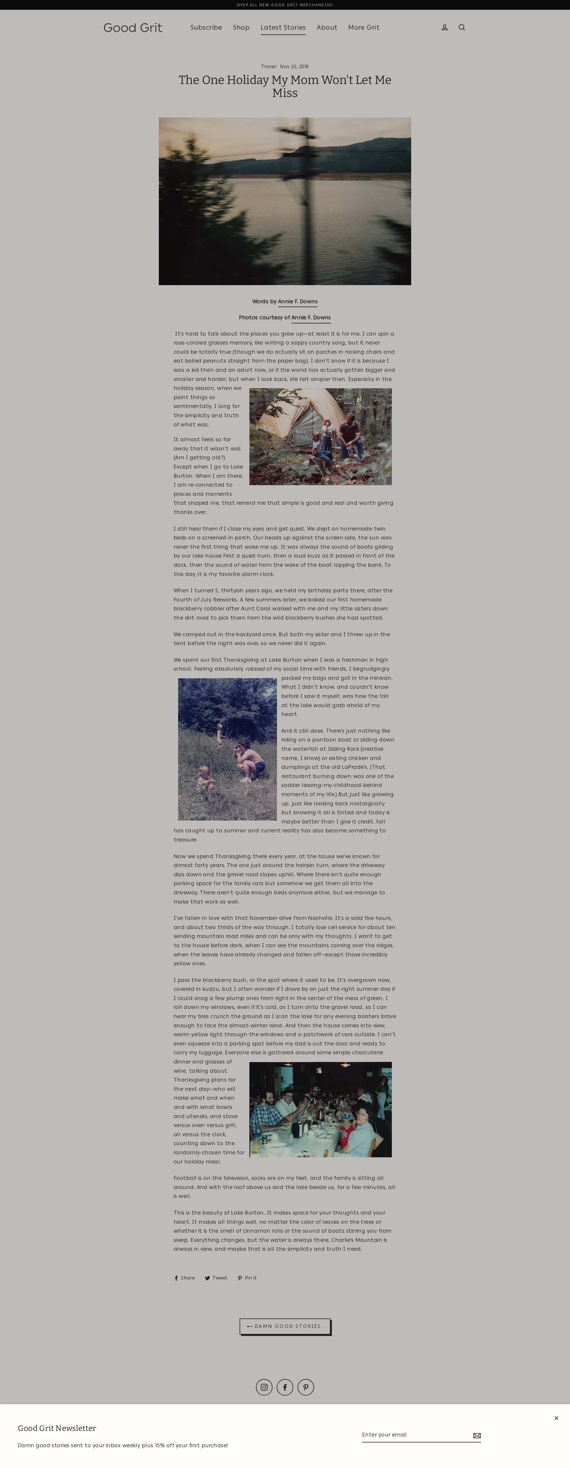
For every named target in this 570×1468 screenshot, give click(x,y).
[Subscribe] (476, 1435)
